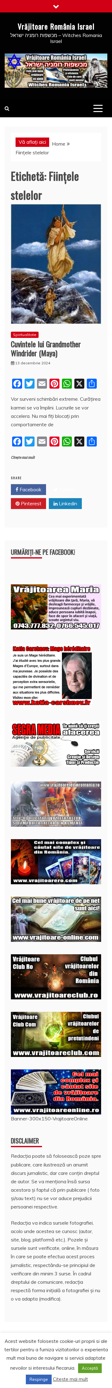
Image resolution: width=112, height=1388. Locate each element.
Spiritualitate (24, 334)
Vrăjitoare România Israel (56, 26)
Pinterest (30, 503)
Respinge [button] (39, 1379)
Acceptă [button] (90, 1368)
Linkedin (67, 503)
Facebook (29, 489)
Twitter (67, 489)
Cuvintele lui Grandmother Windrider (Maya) (46, 348)
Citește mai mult (23, 457)
